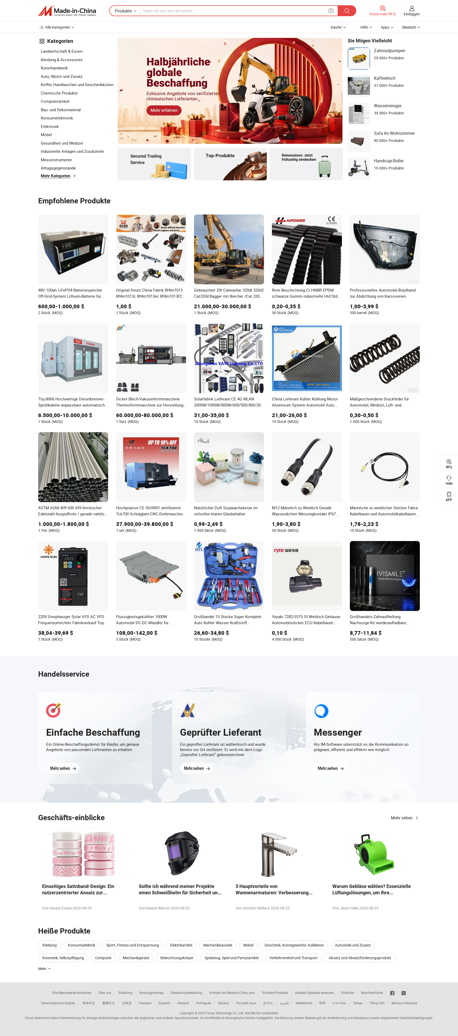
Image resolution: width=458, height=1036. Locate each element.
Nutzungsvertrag (151, 992)
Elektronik (50, 126)
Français (145, 1003)
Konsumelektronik (57, 117)
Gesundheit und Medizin (62, 143)
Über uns (105, 992)
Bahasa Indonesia (404, 1003)
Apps (385, 27)
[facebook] (392, 992)
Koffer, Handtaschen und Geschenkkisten (77, 84)
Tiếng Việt (376, 1003)
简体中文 (88, 1003)
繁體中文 (108, 1003)
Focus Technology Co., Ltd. (225, 1013)
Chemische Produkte (59, 93)
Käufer (336, 27)
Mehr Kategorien (55, 175)
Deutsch (183, 1003)
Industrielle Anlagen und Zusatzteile (72, 151)
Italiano (223, 1003)
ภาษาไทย (339, 1003)
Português (203, 1003)
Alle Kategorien (57, 27)
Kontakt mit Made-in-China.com (232, 992)
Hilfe (364, 27)
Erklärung (125, 992)
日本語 (127, 1003)
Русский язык (246, 1003)
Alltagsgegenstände (58, 168)
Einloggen (412, 13)
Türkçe (357, 1003)
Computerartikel (55, 101)
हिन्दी (322, 1003)
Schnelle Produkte (275, 992)
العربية (284, 1003)
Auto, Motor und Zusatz (61, 76)
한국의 (268, 1003)
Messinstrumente (56, 159)
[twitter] (404, 992)
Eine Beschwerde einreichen (71, 992)
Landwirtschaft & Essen (61, 51)
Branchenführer (372, 992)
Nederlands (304, 1003)
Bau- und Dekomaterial (61, 109)
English (70, 1003)
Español (164, 1003)
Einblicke (347, 992)
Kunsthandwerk (54, 67)
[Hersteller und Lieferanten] (67, 10)
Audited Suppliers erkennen (314, 992)
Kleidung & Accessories (62, 59)
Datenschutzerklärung (186, 992)
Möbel (46, 134)
